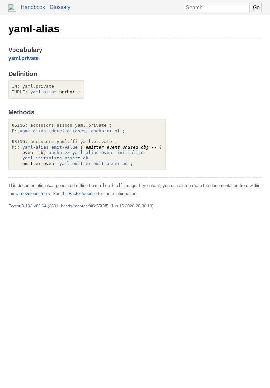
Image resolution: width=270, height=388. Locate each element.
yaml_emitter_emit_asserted (93, 163)
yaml (14, 58)
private (30, 58)
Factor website (83, 193)
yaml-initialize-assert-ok (55, 158)
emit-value (64, 147)
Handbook (33, 7)
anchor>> (101, 130)
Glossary (60, 7)
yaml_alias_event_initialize (108, 152)
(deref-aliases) (68, 130)
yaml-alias (34, 29)
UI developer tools (32, 193)
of (117, 130)
